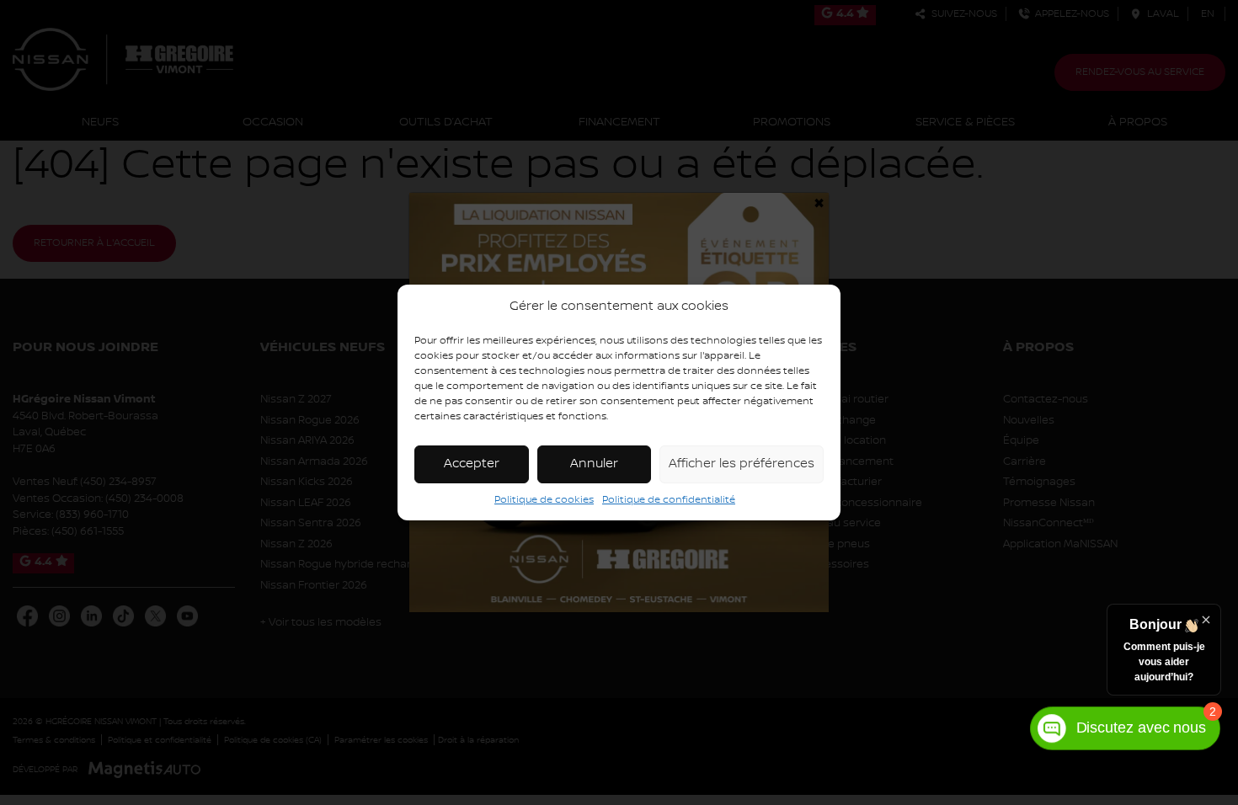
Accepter (471, 464)
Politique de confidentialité (668, 499)
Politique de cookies (544, 499)
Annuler (594, 464)
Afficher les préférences (741, 464)
